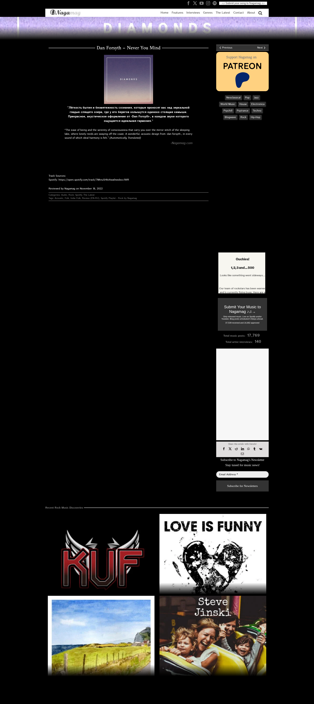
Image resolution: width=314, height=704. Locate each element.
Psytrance (242, 111)
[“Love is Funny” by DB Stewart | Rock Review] (212, 567)
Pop (247, 98)
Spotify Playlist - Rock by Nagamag (119, 198)
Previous (227, 48)
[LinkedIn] (242, 448)
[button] (260, 13)
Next (260, 48)
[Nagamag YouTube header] (203, 3)
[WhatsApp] (248, 448)
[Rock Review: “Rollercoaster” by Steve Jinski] (212, 649)
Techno (257, 111)
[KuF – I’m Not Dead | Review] (101, 567)
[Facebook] (224, 448)
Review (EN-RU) (90, 198)
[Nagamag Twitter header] (196, 3)
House (243, 104)
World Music (227, 104)
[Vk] (261, 448)
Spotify (78, 195)
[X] (230, 448)
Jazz (256, 98)
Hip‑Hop (255, 117)
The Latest (89, 195)
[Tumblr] (254, 448)
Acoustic (59, 198)
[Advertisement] (241, 139)
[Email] (242, 453)
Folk (67, 198)
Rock (71, 195)
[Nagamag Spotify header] (216, 3)
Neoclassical (233, 98)
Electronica (257, 104)
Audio (64, 195)
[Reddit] (236, 448)
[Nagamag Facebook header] (189, 3)
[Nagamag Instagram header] (209, 3)
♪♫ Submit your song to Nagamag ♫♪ (243, 3)
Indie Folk (75, 198)
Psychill (228, 111)
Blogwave (230, 117)
